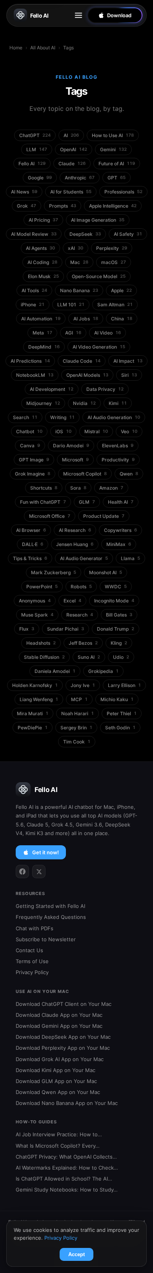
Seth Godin (120, 728)
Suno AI (89, 657)
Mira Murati (32, 713)
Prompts (62, 206)
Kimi (118, 403)
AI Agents (40, 248)
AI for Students (70, 192)
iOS (63, 431)
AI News (24, 192)
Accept (76, 1254)
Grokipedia (103, 671)
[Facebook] (22, 871)
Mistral (96, 431)
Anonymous (35, 601)
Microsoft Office (49, 516)
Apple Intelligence (113, 206)
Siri (129, 375)
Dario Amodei (71, 445)
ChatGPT (35, 135)
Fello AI (39, 15)
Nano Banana (79, 290)
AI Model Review (33, 234)
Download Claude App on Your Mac (59, 1015)
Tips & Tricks (30, 558)
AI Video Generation (99, 347)
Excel (72, 601)
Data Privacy (105, 389)
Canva (30, 445)
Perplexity (111, 248)
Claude (72, 163)
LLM (36, 149)
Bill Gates (119, 615)
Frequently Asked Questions (51, 917)
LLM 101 (70, 304)
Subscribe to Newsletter (46, 939)
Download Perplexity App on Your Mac (63, 1048)
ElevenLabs (117, 445)
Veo (129, 431)
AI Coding (42, 262)
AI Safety (128, 234)
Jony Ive (83, 685)
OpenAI (73, 149)
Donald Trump (115, 629)
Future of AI (116, 163)
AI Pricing (43, 220)
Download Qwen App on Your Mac (58, 1092)
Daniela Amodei (55, 671)
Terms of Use (32, 961)
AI (71, 135)
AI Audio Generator (84, 558)
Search (25, 417)
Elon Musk (43, 276)
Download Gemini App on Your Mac (59, 1026)
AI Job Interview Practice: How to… (59, 1134)
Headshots (41, 643)
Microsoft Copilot (85, 474)
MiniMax (118, 544)
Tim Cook (76, 742)
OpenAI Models (87, 375)
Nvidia (84, 403)
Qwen (129, 474)
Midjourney (43, 403)
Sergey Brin (76, 728)
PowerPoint (42, 586)
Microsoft (75, 460)
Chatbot (29, 431)
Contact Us (29, 950)
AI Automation (40, 319)
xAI (75, 248)
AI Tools (34, 290)
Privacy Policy (32, 972)
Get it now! (45, 852)
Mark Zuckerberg (53, 572)
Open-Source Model (99, 276)
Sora (78, 488)
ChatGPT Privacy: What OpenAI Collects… (66, 1157)
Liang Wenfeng (39, 699)
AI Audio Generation (113, 417)
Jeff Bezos (83, 643)
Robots (81, 586)
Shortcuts (43, 488)
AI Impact (127, 361)
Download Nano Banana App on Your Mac (67, 1103)
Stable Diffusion (44, 657)
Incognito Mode (114, 601)
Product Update (103, 516)
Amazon (111, 488)
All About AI (42, 48)
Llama (130, 558)
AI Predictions (30, 361)
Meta (42, 333)
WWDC (116, 586)
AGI (73, 333)
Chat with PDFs (34, 928)
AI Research (75, 530)
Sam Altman (115, 304)
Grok (26, 206)
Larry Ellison (124, 685)
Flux (26, 629)
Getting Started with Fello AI (50, 906)
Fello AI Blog (77, 77)
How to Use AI (113, 135)
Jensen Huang (74, 544)
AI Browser (31, 530)
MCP (79, 699)
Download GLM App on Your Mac (56, 1081)
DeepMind (44, 347)
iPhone (32, 304)
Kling (119, 643)
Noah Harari (77, 713)
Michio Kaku (116, 699)
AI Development (51, 389)
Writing (62, 417)
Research (79, 615)
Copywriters (120, 530)
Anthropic (80, 178)
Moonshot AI (105, 572)
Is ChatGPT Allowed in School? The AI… (64, 1178)
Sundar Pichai (65, 629)
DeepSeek (85, 234)
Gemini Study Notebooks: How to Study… (67, 1189)
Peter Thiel (122, 713)
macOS (113, 262)
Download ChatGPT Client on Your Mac (63, 1004)
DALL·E (32, 544)
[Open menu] (78, 15)
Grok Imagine (32, 474)
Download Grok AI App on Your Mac (60, 1059)
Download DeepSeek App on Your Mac (63, 1037)
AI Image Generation (97, 220)
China (121, 319)
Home (15, 48)
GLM (87, 502)
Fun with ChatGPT (43, 502)
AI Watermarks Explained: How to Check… (67, 1168)
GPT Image (34, 460)
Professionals (123, 192)
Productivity (118, 460)
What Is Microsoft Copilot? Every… (58, 1146)
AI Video (107, 333)
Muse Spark (37, 615)
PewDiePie (32, 728)
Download (119, 15)
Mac (79, 262)
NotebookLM (34, 375)
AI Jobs (85, 319)
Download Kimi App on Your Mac (55, 1070)
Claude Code (81, 361)
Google (40, 178)
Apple (121, 290)
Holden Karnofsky (35, 685)
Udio (121, 657)
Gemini (113, 149)
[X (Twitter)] (39, 871)
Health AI (120, 502)
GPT (116, 178)
